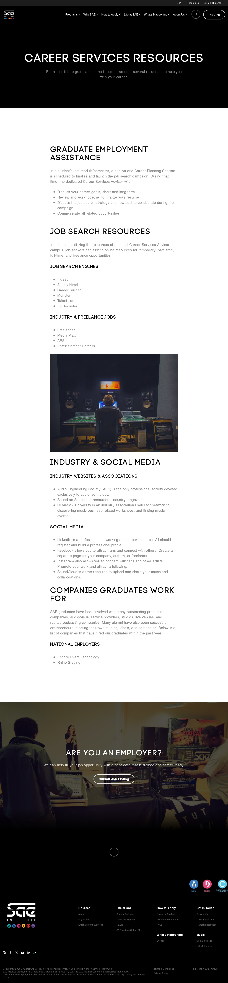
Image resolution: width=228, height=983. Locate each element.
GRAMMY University (74, 504)
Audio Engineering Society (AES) (84, 488)
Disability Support (125, 919)
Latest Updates (204, 946)
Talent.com (66, 300)
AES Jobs (65, 340)
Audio (81, 913)
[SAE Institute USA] (9, 15)
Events (160, 940)
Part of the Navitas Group (205, 968)
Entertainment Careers (76, 345)
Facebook (65, 550)
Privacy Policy (161, 972)
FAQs (159, 924)
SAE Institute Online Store (129, 929)
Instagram (65, 560)
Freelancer (66, 329)
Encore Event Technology (78, 656)
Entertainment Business (90, 924)
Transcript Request (206, 924)
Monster (64, 295)
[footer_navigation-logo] (21, 910)
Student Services (125, 913)
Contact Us (202, 913)
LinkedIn (64, 539)
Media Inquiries (204, 940)
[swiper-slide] (193, 886)
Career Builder (69, 289)
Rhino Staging (68, 662)
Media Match (68, 335)
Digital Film (84, 919)
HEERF (120, 924)
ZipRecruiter (67, 305)
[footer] (114, 852)
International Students (168, 919)
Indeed (63, 279)
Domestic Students (166, 913)
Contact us (194, 2)
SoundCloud (67, 571)
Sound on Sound (71, 499)
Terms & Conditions (164, 968)
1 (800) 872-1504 (205, 919)
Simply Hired (67, 284)
